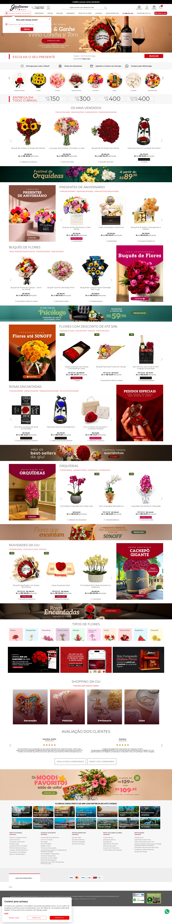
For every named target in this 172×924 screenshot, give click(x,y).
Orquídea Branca (66, 470)
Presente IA (138, 837)
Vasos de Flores (147, 520)
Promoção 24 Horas (67, 330)
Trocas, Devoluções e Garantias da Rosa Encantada (53, 851)
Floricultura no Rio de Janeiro (84, 814)
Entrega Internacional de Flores (146, 847)
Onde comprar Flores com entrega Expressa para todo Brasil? (147, 844)
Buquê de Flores (152, 90)
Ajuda (48, 9)
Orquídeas (133, 90)
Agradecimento (97, 301)
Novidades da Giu (24, 545)
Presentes (39, 13)
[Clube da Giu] (86, 800)
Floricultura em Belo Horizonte (149, 826)
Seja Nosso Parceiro (110, 844)
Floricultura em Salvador (61, 814)
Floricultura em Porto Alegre (129, 814)
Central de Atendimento (50, 837)
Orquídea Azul (93, 470)
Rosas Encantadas (147, 380)
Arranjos (70, 13)
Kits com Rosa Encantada (69, 391)
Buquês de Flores (24, 247)
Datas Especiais (112, 13)
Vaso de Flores (68, 162)
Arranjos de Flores (77, 112)
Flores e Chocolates (62, 112)
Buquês (59, 13)
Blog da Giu (107, 842)
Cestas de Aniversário (67, 191)
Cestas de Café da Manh (144, 849)
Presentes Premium (62, 599)
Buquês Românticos (147, 241)
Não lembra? (82, 59)
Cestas (50, 13)
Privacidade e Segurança (50, 854)
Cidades (98, 13)
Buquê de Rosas (140, 852)
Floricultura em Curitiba (83, 826)
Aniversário (95, 90)
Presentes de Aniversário (107, 112)
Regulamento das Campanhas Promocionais (52, 863)
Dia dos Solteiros (78, 840)
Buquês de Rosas (76, 90)
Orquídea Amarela (80, 470)
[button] (169, 34)
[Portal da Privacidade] (138, 896)
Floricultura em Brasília (126, 826)
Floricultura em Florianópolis (61, 826)
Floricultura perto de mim (144, 842)
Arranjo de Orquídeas (77, 520)
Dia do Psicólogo (78, 844)
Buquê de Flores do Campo (112, 380)
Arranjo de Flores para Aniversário (106, 191)
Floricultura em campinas (147, 814)
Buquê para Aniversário (84, 191)
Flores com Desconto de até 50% (88, 326)
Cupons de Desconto (111, 848)
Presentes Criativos (96, 440)
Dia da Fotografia (78, 842)
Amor (145, 162)
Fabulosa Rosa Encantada (49, 391)
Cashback (139, 9)
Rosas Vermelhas (57, 251)
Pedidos (154, 9)
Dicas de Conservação (49, 858)
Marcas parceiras (109, 846)
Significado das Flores (142, 840)
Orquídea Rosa (104, 470)
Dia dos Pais (76, 837)
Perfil (147, 9)
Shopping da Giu (144, 13)
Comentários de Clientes (112, 850)
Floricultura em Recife (104, 814)
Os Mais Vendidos (86, 108)
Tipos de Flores (85, 13)
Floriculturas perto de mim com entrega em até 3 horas (86, 804)
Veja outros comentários (70, 762)
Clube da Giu (127, 13)
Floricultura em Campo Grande (104, 826)
